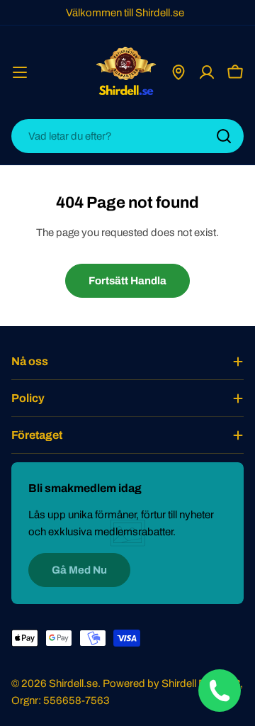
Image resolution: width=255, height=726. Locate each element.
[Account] (206, 72)
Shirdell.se (73, 683)
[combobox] (127, 136)
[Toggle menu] (19, 72)
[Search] (223, 136)
